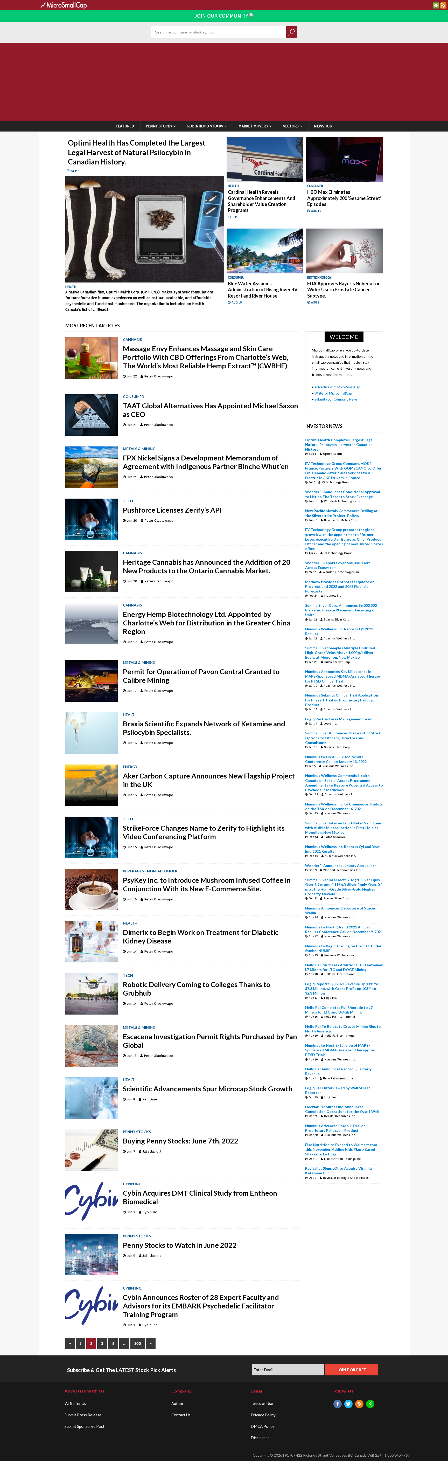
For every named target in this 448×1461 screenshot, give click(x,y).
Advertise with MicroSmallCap (337, 387)
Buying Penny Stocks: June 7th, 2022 (181, 1140)
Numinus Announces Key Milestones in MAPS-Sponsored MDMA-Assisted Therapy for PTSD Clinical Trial (343, 676)
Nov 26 (313, 917)
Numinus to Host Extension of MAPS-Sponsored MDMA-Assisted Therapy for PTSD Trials (340, 1050)
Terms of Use (262, 1403)
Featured (125, 126)
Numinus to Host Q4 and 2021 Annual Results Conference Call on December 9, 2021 (344, 929)
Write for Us (75, 1403)
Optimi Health (332, 454)
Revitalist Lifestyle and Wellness (346, 1178)
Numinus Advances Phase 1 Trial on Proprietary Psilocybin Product (335, 1128)
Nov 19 (313, 955)
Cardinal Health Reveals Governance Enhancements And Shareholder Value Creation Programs (261, 201)
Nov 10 (313, 1035)
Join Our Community (222, 16)
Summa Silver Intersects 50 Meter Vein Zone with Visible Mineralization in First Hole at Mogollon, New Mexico (343, 828)
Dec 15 (313, 813)
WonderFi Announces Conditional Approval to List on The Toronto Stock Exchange (342, 494)
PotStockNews (335, 837)
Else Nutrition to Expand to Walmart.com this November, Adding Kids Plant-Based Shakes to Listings (341, 1149)
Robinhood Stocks (205, 126)
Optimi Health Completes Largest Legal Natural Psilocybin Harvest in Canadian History (339, 444)
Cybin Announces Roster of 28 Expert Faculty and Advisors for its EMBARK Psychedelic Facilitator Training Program (201, 1306)
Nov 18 (313, 974)
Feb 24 (313, 595)
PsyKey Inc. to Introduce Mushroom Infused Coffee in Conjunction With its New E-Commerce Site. (207, 884)
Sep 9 (236, 217)
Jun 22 (132, 376)
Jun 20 (132, 520)
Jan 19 (313, 685)
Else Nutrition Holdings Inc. (342, 1159)
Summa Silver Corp (336, 619)
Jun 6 (131, 1256)
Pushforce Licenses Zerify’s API (173, 510)
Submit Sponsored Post (84, 1426)
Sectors (291, 126)
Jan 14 (313, 709)
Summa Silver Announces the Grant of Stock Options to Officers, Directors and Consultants (343, 738)
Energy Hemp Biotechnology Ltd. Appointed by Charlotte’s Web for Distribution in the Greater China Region (206, 623)
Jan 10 (313, 747)
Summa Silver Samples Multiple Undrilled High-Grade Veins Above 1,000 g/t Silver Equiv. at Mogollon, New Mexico (340, 652)
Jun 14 (132, 951)
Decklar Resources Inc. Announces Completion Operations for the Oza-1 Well (342, 1109)
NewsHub (323, 126)
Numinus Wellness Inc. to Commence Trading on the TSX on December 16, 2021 (343, 806)
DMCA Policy (262, 1426)
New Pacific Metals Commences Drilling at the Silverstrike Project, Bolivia (341, 513)
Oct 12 (313, 1159)
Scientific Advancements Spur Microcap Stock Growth (207, 1088)
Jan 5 (312, 766)
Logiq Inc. (330, 723)
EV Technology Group (336, 482)
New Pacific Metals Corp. (341, 520)
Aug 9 (315, 302)
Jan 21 (313, 619)
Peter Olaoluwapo (158, 376)
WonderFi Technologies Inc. (343, 501)
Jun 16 (132, 743)
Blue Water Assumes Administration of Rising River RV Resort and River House (263, 290)
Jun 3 (131, 1325)
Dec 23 (313, 794)
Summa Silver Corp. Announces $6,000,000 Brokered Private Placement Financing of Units (341, 610)
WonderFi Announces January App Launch (340, 865)
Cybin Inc (150, 1212)
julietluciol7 (152, 1151)
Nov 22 (313, 936)
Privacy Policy (263, 1414)
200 (137, 1343)
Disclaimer (260, 1437)
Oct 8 (312, 1178)
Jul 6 (312, 482)
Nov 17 (313, 998)
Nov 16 (313, 1016)
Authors (178, 1403)
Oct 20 (313, 1135)
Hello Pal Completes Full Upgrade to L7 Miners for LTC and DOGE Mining (339, 1009)
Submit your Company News (336, 399)
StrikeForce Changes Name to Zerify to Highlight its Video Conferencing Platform (204, 832)
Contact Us (181, 1414)
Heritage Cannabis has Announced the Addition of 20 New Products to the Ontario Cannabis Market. (206, 566)
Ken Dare (149, 1099)
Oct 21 (313, 1116)
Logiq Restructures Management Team (338, 719)
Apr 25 (313, 553)
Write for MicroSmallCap (333, 393)
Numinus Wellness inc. (339, 638)
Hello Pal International (340, 974)
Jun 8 (131, 1099)
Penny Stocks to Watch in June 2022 (180, 1245)
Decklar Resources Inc (339, 1116)
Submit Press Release (83, 1414)
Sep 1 (312, 454)
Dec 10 (313, 856)
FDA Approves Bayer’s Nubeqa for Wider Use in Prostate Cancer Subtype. (343, 290)
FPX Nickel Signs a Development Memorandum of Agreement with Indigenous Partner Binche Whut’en (206, 462)
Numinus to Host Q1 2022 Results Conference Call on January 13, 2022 (336, 759)
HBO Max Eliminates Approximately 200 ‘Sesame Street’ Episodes (344, 198)
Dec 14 (313, 837)
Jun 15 (132, 847)
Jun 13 (132, 1056)
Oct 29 (313, 1097)
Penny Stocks (159, 126)
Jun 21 (132, 425)
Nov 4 (312, 1078)
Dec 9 (313, 870)
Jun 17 (132, 642)
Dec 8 (313, 898)
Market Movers (253, 126)
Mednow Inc (332, 595)
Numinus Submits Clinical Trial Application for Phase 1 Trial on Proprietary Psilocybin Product (341, 700)
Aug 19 (316, 211)
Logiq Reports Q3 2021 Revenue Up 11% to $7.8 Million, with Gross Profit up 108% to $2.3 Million (341, 988)
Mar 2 (312, 572)
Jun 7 (131, 1151)
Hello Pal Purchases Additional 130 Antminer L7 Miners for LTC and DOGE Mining (344, 967)
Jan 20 (313, 662)
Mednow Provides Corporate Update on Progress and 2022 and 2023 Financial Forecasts (339, 586)
